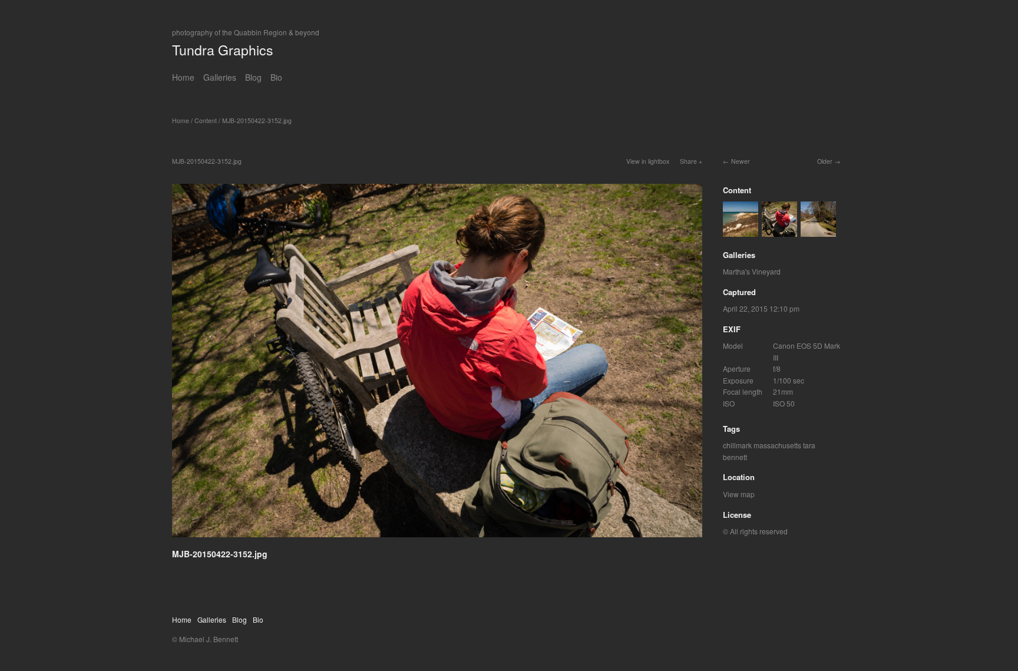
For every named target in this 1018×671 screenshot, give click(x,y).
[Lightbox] (437, 539)
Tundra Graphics (222, 50)
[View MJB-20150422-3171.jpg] (740, 231)
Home (183, 77)
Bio (276, 77)
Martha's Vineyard (752, 271)
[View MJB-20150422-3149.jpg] (818, 231)
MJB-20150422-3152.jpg (257, 120)
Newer (740, 161)
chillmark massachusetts (762, 445)
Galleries (219, 77)
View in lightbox (647, 161)
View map (739, 494)
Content (205, 120)
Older (824, 161)
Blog (253, 77)
